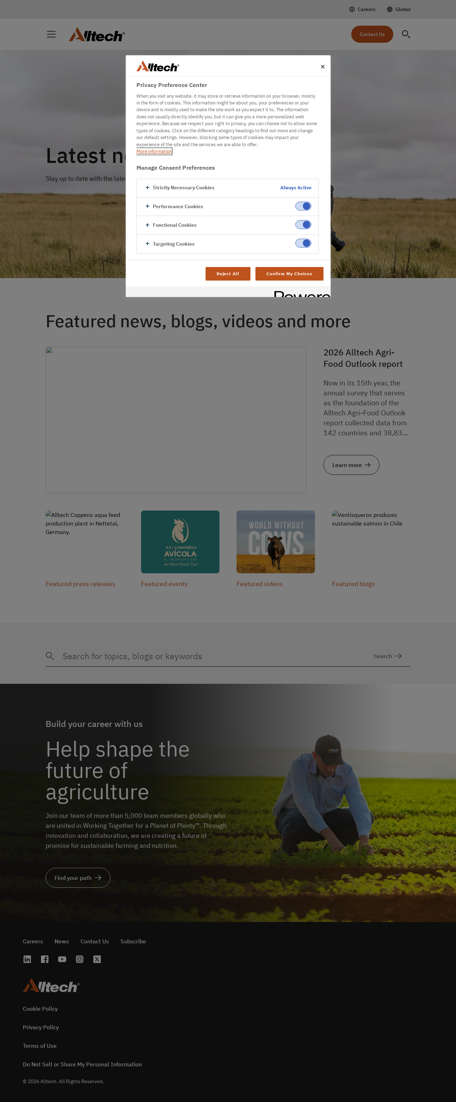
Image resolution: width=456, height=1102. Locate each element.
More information (154, 151)
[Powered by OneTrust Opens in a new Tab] (300, 292)
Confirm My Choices (289, 273)
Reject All (228, 273)
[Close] (323, 67)
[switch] (303, 205)
